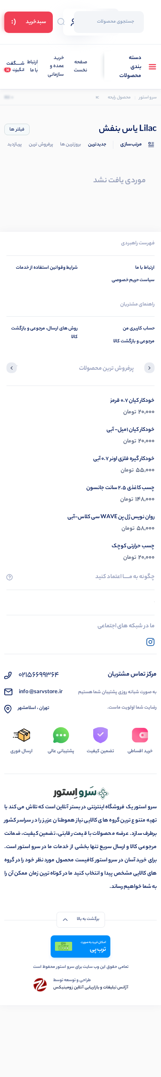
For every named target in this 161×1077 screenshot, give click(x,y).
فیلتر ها (16, 130)
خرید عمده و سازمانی (56, 66)
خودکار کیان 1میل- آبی (130, 429)
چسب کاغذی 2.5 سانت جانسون (120, 488)
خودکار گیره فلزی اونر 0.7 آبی (124, 458)
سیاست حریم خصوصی (133, 280)
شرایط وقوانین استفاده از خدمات (47, 268)
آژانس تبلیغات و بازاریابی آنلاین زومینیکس (90, 988)
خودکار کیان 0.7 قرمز (132, 400)
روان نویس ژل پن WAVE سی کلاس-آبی (111, 517)
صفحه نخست (80, 67)
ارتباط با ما (32, 67)
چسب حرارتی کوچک (133, 546)
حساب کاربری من (139, 328)
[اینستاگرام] (150, 642)
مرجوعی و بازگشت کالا (134, 341)
